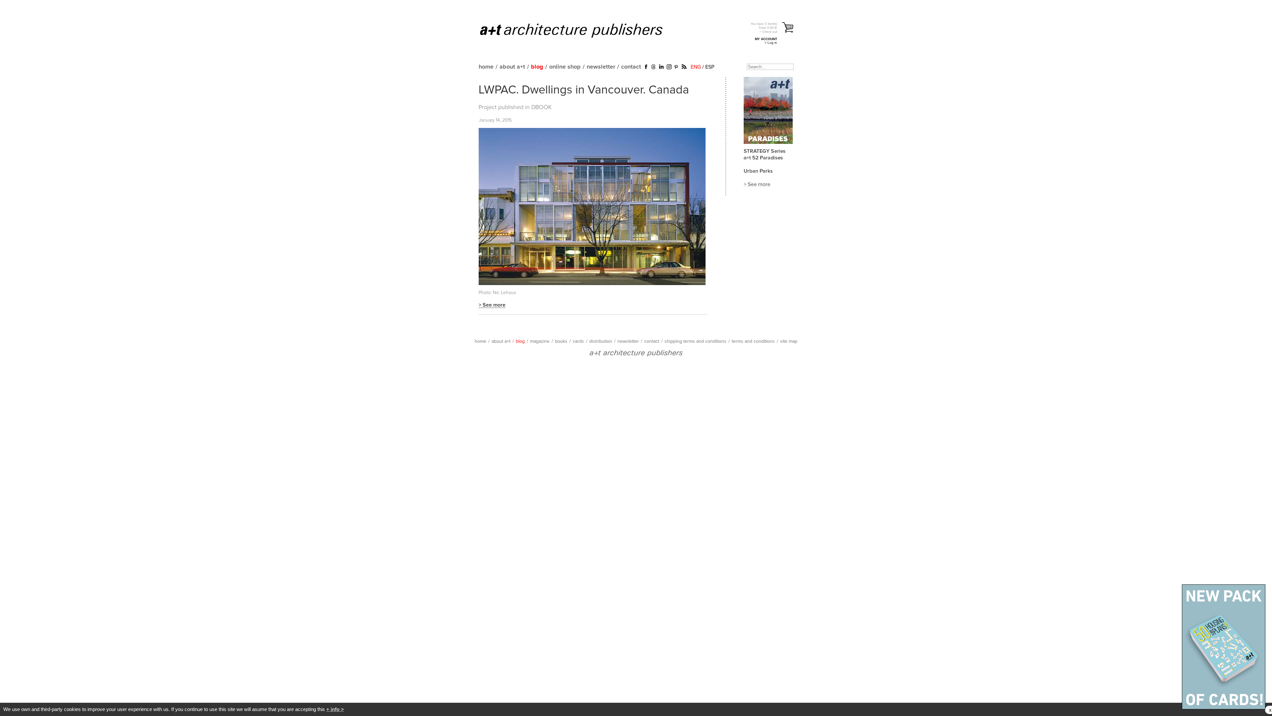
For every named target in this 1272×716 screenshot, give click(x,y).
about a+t (512, 67)
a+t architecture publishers (579, 30)
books (561, 341)
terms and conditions (753, 341)
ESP (709, 67)
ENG (696, 67)
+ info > (335, 709)
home (486, 67)
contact (631, 67)
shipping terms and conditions (695, 341)
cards (578, 341)
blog (537, 67)
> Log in (771, 42)
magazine (540, 341)
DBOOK (541, 107)
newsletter (601, 67)
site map (788, 341)
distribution (600, 341)
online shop (565, 67)
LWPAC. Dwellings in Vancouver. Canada (584, 90)
